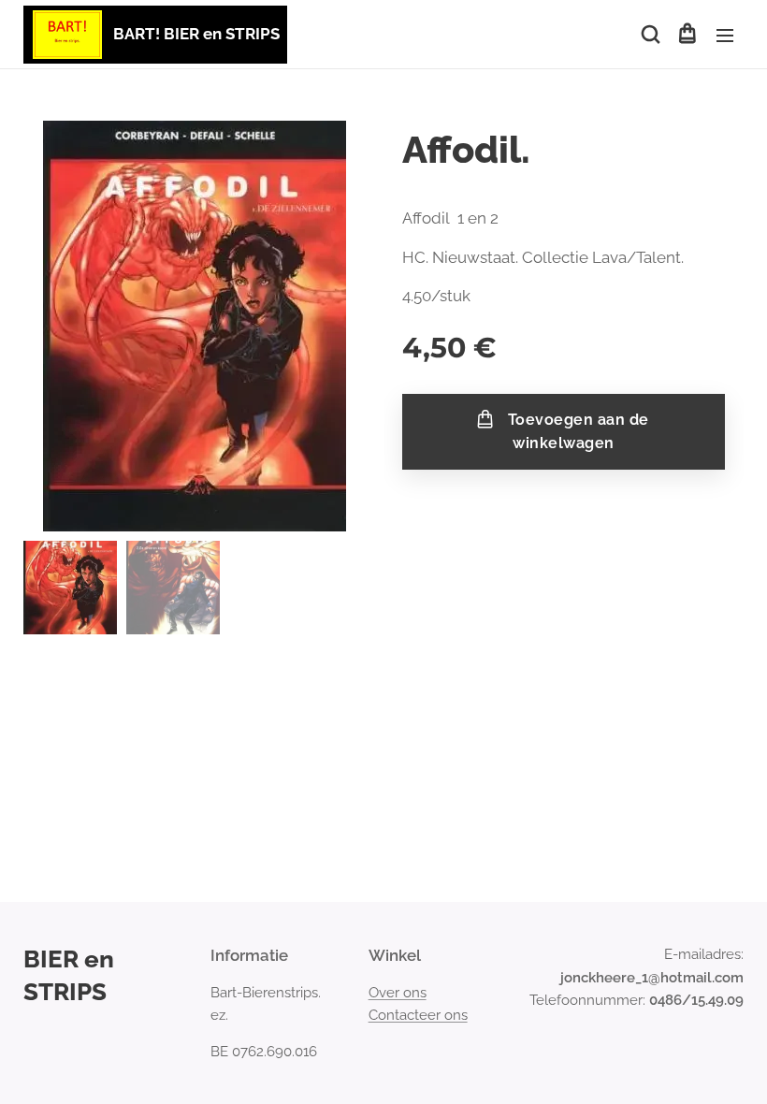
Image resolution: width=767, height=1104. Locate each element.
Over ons (398, 992)
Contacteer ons (418, 1015)
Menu (725, 34)
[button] (649, 34)
